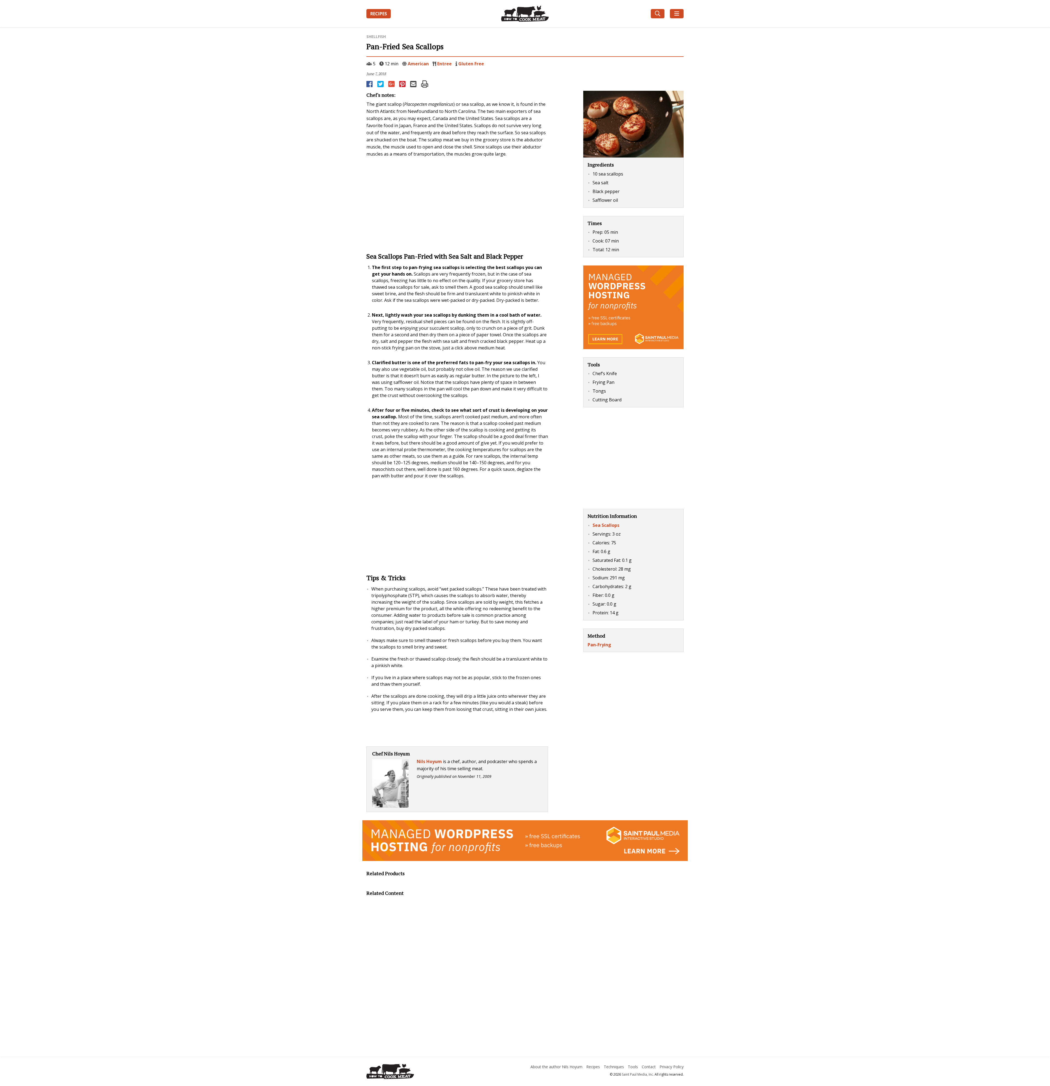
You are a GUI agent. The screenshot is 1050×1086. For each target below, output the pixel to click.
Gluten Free (471, 64)
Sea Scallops (606, 525)
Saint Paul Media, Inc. (638, 1074)
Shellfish (376, 36)
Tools (633, 1066)
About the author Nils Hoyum (556, 1066)
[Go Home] (416, 1072)
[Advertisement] (457, 204)
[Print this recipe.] (424, 83)
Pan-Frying (599, 645)
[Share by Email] (413, 83)
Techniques (614, 1066)
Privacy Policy (672, 1066)
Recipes (378, 14)
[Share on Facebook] (370, 83)
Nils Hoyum (429, 761)
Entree (444, 64)
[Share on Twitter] (380, 83)
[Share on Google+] (391, 83)
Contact (649, 1066)
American (418, 64)
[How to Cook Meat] (525, 13)
